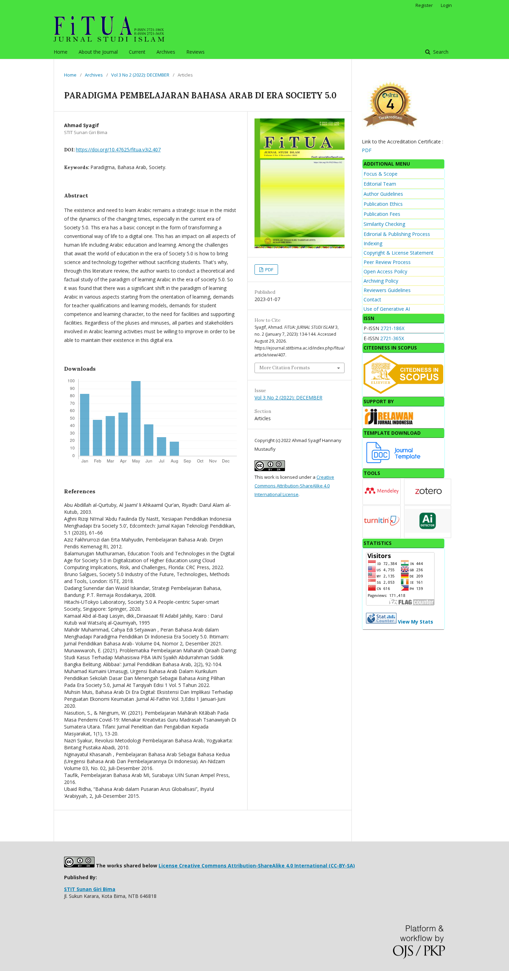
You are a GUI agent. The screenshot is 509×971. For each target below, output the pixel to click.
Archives (166, 51)
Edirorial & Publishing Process (397, 234)
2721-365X (392, 338)
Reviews (195, 51)
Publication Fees (382, 214)
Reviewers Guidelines (387, 290)
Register (424, 5)
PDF (268, 269)
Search (440, 51)
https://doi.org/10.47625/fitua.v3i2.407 (118, 149)
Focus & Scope (381, 173)
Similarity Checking (384, 224)
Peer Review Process (387, 262)
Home (61, 51)
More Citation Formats (284, 368)
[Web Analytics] (381, 621)
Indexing (373, 243)
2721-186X (392, 328)
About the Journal (98, 51)
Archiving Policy (381, 280)
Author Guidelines (383, 194)
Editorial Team (380, 183)
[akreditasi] (390, 128)
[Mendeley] (381, 499)
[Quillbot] (427, 531)
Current (137, 51)
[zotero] (428, 500)
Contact (372, 299)
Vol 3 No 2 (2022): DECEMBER (140, 75)
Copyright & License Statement (399, 252)
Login (446, 5)
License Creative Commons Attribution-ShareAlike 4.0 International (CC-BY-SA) (257, 865)
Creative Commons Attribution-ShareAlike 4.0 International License (294, 485)
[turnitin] (381, 533)
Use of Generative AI (387, 309)
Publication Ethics (383, 204)
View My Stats (415, 621)
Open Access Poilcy (385, 271)
